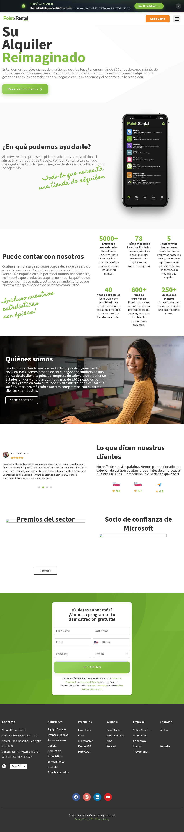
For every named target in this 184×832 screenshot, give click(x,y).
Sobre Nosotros (143, 730)
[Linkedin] (97, 797)
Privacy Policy (82, 819)
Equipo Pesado (57, 729)
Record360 (84, 746)
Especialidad (55, 756)
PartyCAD (84, 752)
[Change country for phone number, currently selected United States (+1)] (97, 642)
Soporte (165, 746)
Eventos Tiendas (58, 735)
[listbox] (111, 654)
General (53, 746)
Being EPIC (140, 736)
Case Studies (114, 730)
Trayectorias (141, 752)
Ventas (164, 730)
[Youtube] (108, 797)
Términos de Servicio (89, 682)
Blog (109, 741)
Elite (81, 736)
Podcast (111, 746)
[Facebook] (76, 797)
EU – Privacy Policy (100, 819)
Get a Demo (92, 667)
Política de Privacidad (97, 685)
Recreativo (54, 751)
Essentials (84, 730)
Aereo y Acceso (57, 740)
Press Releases (115, 736)
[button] (39, 487)
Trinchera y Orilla (58, 772)
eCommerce (85, 741)
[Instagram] (87, 797)
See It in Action (149, 6)
